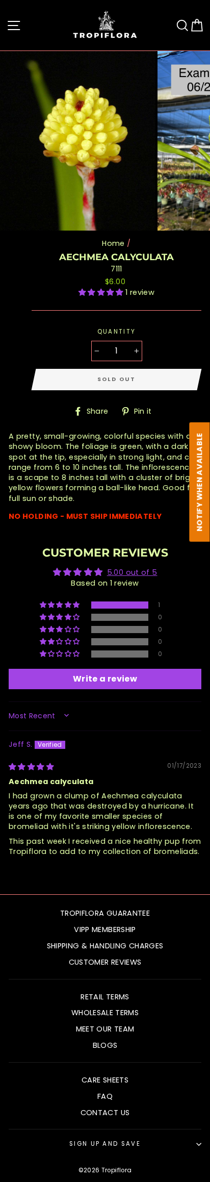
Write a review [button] (105, 679)
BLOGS (105, 1045)
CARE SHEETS (105, 1080)
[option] (79, 141)
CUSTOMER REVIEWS (105, 962)
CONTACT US (105, 1113)
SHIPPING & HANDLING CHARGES (105, 946)
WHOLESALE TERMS (105, 1013)
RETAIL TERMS (105, 997)
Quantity (116, 332)
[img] (31, 767)
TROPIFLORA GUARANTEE (105, 913)
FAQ (105, 1096)
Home (113, 243)
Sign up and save (105, 1144)
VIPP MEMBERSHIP (105, 929)
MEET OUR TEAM (105, 1029)
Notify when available (200, 482)
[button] (101, 292)
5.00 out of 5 (132, 572)
